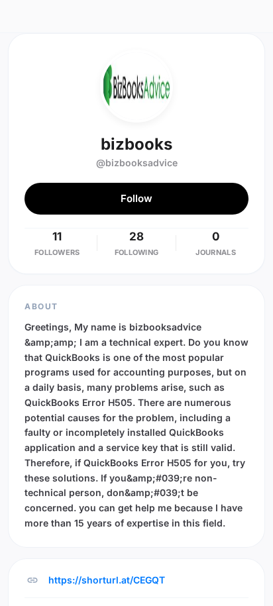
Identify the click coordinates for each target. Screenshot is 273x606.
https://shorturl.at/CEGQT (106, 579)
